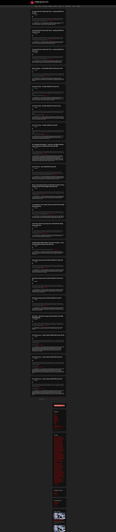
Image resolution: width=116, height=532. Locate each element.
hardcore (50, 235)
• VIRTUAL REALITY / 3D (57, 425)
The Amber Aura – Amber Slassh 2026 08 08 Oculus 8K (47, 379)
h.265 (47, 61)
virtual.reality (53, 24)
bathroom (49, 327)
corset (39, 98)
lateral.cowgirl (59, 177)
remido (33, 118)
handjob (45, 23)
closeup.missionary (37, 270)
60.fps (48, 22)
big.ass (58, 97)
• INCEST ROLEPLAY (57, 420)
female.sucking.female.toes (49, 157)
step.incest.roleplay (41, 138)
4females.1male (53, 155)
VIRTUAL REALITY (37, 22)
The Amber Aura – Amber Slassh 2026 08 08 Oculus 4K (47, 357)
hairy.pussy (53, 177)
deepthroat (39, 235)
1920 (45, 41)
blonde (50, 22)
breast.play (43, 347)
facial (56, 156)
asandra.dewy (55, 251)
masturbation (57, 235)
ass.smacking (52, 97)
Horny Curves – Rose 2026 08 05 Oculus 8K (44, 166)
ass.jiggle (62, 368)
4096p (49, 155)
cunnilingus (61, 327)
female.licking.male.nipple (42, 157)
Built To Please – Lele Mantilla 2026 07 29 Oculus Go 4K (47, 68)
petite (42, 253)
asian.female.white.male (61, 196)
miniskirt (52, 23)
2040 (45, 289)
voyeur (40, 198)
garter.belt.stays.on (54, 348)
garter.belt (50, 348)
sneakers (54, 118)
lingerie (63, 252)
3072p (46, 251)
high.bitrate (56, 158)
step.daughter (62, 118)
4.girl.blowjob (47, 155)
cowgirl (57, 22)
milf (42, 328)
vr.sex (42, 198)
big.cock (59, 251)
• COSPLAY (55, 417)
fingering (35, 23)
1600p (42, 307)
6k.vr (50, 251)
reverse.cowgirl (34, 24)
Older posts (32, 401)
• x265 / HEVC (56, 419)
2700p (47, 60)
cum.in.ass (33, 235)
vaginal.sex (56, 217)
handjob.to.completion (52, 158)
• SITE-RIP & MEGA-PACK (57, 429)
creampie (59, 22)
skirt (52, 118)
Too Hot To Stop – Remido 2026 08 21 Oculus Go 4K (46, 106)
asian (57, 196)
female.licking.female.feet (35, 157)
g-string (56, 270)
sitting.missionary (49, 118)
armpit (60, 368)
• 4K (54, 413)
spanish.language (49, 24)
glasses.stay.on (41, 23)
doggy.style (62, 22)
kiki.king (34, 271)
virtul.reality (52, 160)
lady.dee (59, 158)
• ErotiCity (55, 493)
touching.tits (33, 198)
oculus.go (61, 42)
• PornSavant (56, 494)
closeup (36, 252)
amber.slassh (57, 368)
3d (47, 196)
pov (60, 23)
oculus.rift (33, 43)
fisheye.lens (41, 348)
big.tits (33, 98)
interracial (61, 290)
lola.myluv (62, 158)
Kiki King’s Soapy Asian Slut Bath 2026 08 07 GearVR (46, 298)
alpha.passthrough (53, 368)
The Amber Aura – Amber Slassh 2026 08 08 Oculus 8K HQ (48, 335)
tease (63, 79)
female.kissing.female (60, 156)
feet (49, 252)
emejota (33, 23)
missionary (54, 23)
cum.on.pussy (36, 177)
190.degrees (45, 368)
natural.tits (58, 23)
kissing (52, 235)
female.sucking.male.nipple (56, 157)
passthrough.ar (61, 371)
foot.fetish (53, 252)
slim (58, 328)
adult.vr (52, 196)
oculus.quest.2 (37, 62)
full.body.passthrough (46, 348)
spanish (46, 24)
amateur (55, 196)
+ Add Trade (55, 505)
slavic (52, 253)
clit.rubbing (54, 22)
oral (40, 217)
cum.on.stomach (40, 177)
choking (38, 156)
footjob (56, 252)
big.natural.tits (61, 97)
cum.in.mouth (46, 156)
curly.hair (44, 177)
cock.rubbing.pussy (50, 347)
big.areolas (56, 97)
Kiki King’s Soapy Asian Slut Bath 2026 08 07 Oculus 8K (47, 260)
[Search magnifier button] (64, 405)
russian (39, 118)
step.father (37, 138)
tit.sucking (40, 160)
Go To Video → (50, 20)
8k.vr (50, 196)
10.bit (42, 60)
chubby (63, 176)
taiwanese (40, 272)
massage (49, 23)
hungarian (45, 349)
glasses (38, 23)
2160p (47, 368)
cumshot (36, 235)
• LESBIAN (55, 421)
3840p (46, 176)
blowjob (52, 22)
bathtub (52, 269)
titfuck (45, 138)
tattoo (61, 79)
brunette (37, 98)
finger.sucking (34, 158)
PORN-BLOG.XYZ (41, 2)
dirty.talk (60, 347)
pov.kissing (43, 79)
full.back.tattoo (43, 158)
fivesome (40, 158)
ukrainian (58, 253)
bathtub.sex (54, 269)
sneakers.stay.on (58, 118)
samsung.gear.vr (38, 24)
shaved (42, 118)
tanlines (59, 79)
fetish (51, 252)
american (44, 327)
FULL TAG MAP (56, 484)
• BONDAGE (55, 416)
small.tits (35, 272)
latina (54, 235)
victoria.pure (45, 160)
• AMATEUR (55, 414)
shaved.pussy (43, 24)
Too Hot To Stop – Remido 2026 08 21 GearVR (44, 125)
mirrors (36, 253)
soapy (37, 272)
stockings (48, 217)
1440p (42, 22)
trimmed (43, 160)
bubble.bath (62, 269)
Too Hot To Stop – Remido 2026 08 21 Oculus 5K (45, 86)
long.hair (33, 253)
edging (48, 252)
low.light (47, 23)
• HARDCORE (56, 418)
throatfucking (53, 217)
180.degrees (45, 22)
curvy (46, 98)
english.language (53, 156)
